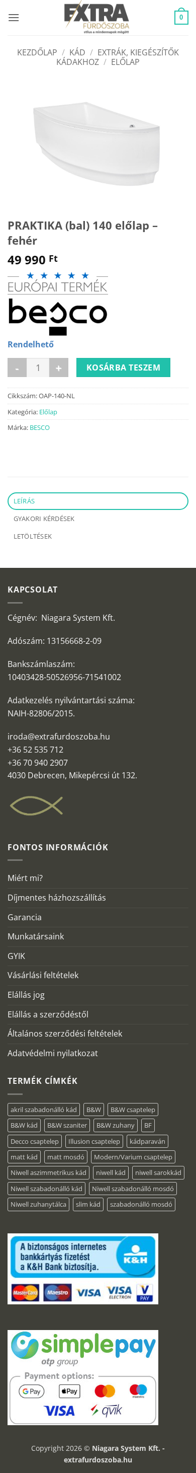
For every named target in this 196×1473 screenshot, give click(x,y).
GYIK (16, 956)
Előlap (125, 61)
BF (148, 1125)
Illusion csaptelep (94, 1141)
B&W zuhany (115, 1125)
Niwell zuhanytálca (38, 1204)
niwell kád (111, 1172)
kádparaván (147, 1141)
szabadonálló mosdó (141, 1204)
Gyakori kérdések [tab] (44, 518)
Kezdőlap (37, 52)
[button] (14, 17)
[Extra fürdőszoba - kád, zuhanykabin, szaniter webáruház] (97, 17)
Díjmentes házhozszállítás (57, 897)
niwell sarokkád (158, 1172)
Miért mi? (25, 877)
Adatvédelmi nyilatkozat (53, 1053)
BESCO (40, 427)
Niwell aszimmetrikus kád (48, 1172)
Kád (77, 52)
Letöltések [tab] (33, 536)
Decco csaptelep (35, 1141)
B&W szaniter (67, 1125)
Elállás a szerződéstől (48, 1014)
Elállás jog (26, 994)
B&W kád (24, 1125)
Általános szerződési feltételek (65, 1033)
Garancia (25, 917)
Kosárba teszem (123, 367)
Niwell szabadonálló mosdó (133, 1188)
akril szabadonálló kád (44, 1109)
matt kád (24, 1156)
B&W (93, 1109)
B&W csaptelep (133, 1109)
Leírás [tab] (24, 500)
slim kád (88, 1204)
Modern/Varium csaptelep (133, 1156)
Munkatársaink (36, 936)
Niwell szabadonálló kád (46, 1188)
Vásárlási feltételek (43, 975)
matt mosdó (65, 1156)
